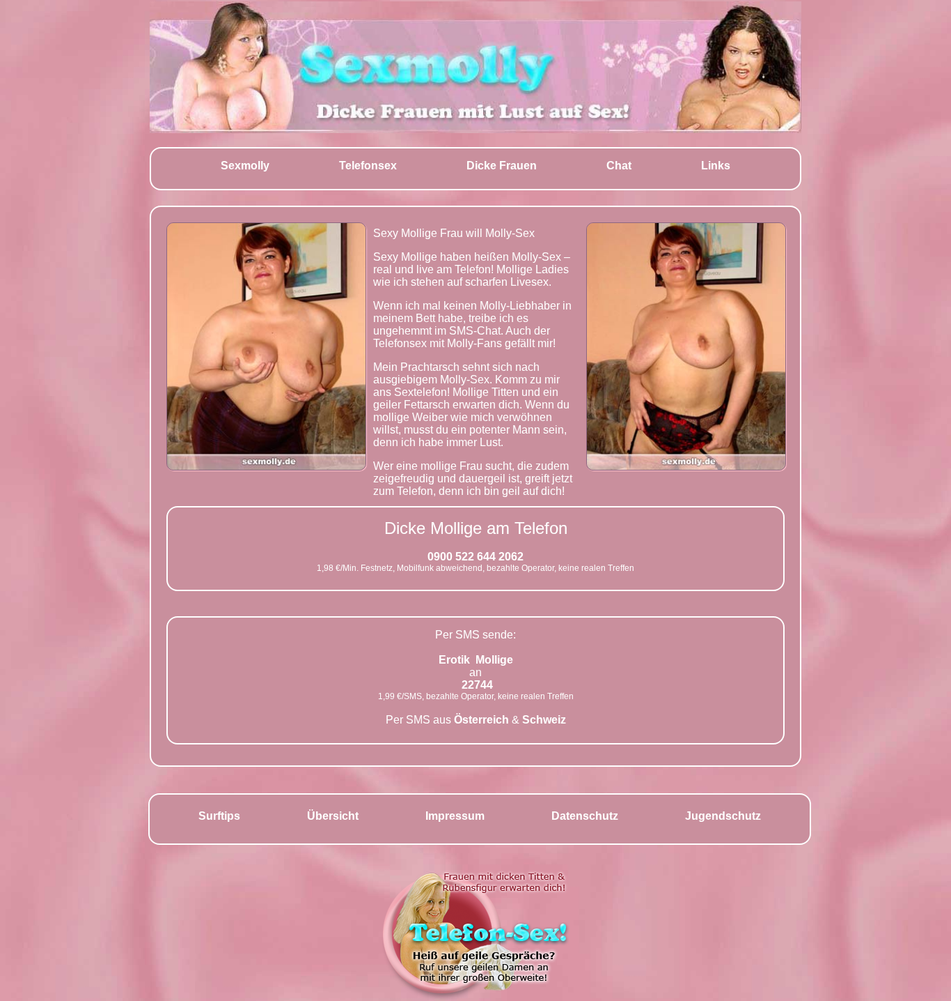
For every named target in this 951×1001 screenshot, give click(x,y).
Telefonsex (368, 165)
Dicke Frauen (501, 165)
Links (715, 165)
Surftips (219, 816)
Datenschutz (584, 816)
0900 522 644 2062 (475, 557)
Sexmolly (245, 165)
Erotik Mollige (476, 660)
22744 (477, 685)
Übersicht (333, 816)
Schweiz (544, 720)
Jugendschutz (723, 816)
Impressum (455, 816)
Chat (618, 165)
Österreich (481, 720)
